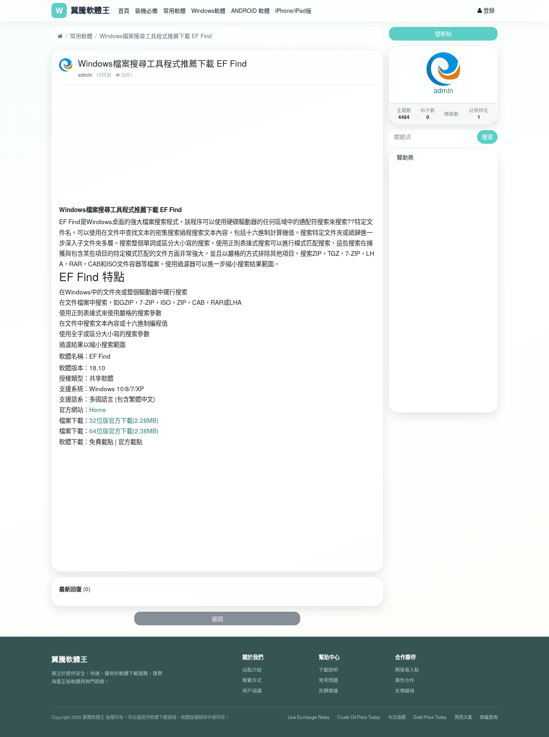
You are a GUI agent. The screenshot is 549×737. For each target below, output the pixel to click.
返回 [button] (217, 619)
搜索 (487, 137)
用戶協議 (252, 689)
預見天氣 (463, 716)
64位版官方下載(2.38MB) (123, 430)
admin (85, 74)
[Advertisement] (217, 147)
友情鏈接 (404, 689)
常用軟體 (174, 10)
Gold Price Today (430, 716)
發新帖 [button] (443, 33)
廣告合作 (404, 679)
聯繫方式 (252, 679)
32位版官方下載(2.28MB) (123, 420)
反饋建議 (328, 689)
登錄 (488, 10)
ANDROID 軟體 (250, 10)
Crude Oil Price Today (358, 716)
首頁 (123, 10)
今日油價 (397, 716)
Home (97, 409)
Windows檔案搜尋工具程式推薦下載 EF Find (156, 36)
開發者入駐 (407, 669)
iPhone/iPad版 (293, 10)
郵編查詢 (489, 716)
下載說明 (328, 669)
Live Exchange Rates (309, 716)
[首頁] (60, 36)
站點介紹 (252, 669)
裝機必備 (146, 10)
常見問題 (328, 679)
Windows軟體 (208, 10)
